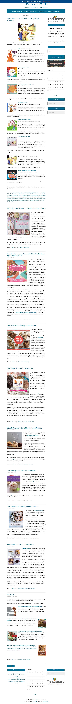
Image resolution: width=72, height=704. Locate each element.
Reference (22, 192)
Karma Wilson (35, 196)
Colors (24, 193)
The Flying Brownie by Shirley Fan (20, 368)
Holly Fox (38, 195)
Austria (19, 537)
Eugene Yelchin (27, 195)
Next (13, 666)
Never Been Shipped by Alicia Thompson (16, 679)
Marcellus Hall (21, 198)
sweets (33, 588)
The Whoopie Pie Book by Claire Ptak (21, 470)
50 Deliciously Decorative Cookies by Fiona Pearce (26, 208)
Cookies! (10, 595)
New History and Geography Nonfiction (16, 678)
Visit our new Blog (46, 1)
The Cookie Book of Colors (12, 200)
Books (13, 192)
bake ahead (20, 361)
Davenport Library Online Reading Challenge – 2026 (24, 11)
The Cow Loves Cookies (23, 155)
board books (12, 193)
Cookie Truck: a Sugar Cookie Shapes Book (27, 170)
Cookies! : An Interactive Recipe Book (26, 84)
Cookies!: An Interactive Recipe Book (16, 195)
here (58, 42)
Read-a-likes (17, 192)
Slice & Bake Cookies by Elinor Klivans (21, 325)
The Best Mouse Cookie (23, 102)
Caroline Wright (19, 193)
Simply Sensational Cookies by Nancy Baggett (24, 428)
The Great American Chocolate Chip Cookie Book (26, 312)
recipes (27, 247)
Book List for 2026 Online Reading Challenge (49, 11)
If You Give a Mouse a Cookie (24, 119)
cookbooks (20, 247)
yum (33, 319)
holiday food (28, 659)
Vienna (37, 537)
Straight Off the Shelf (33, 192)
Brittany (17, 21)
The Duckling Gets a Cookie (24, 136)
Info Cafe (36, 3)
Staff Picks (27, 192)
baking (19, 421)
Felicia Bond (33, 195)
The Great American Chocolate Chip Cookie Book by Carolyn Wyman (26, 255)
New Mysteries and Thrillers (16, 673)
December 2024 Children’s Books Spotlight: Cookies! (23, 19)
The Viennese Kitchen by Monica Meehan (22, 506)
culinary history (25, 319)
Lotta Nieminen (15, 198)
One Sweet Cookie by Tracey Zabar (20, 544)
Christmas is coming (25, 464)
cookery (23, 537)
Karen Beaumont (28, 196)
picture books (33, 198)
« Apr (56, 95)
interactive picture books (19, 196)
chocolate (20, 659)
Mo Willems (27, 198)
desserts (30, 500)
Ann (15, 209)
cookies (24, 247)
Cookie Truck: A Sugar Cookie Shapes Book (34, 193)
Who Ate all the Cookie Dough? (24, 48)
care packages (24, 421)
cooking (32, 421)
